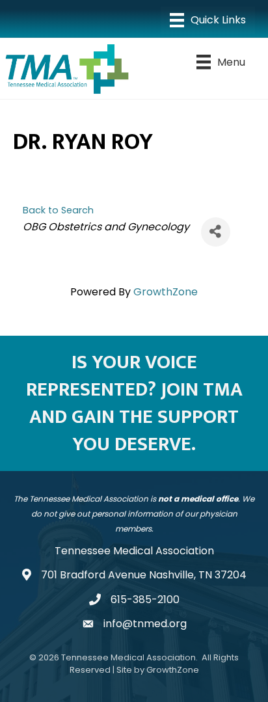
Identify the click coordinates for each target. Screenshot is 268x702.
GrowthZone (165, 291)
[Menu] (208, 20)
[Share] (215, 232)
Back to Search (58, 210)
